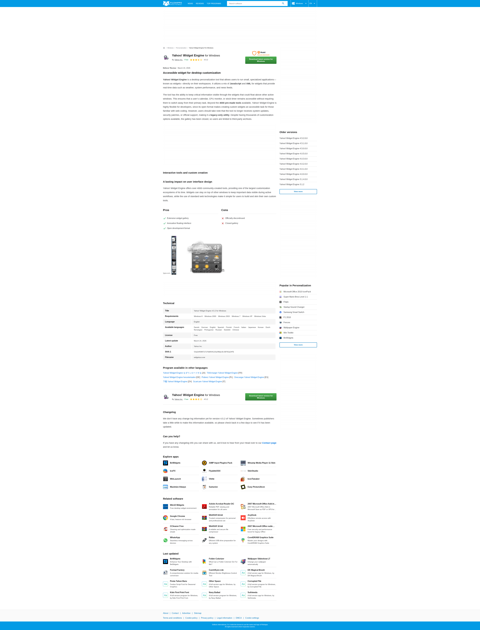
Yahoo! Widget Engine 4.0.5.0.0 (294, 154)
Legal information (224, 618)
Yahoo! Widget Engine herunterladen (179, 377)
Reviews (200, 4)
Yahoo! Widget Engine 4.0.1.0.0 (294, 169)
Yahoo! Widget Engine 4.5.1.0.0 (294, 143)
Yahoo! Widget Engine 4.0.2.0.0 (294, 164)
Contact (175, 613)
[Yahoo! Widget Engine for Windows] (166, 57)
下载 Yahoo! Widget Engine (175, 381)
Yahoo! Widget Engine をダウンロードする (182, 373)
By (177, 60)
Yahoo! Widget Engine (196, 55)
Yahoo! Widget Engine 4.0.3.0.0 (294, 159)
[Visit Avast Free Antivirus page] (260, 53)
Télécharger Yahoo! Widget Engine (222, 373)
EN (311, 3)
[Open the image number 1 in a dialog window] (205, 255)
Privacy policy (207, 618)
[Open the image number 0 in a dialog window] (174, 255)
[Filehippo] (172, 3)
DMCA (239, 618)
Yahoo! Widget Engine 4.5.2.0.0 (294, 138)
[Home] (164, 48)
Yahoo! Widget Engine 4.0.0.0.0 (294, 174)
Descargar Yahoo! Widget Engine (249, 377)
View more (298, 191)
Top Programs (214, 4)
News (190, 4)
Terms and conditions (172, 618)
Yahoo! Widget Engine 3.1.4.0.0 (294, 179)
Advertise (186, 613)
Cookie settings (252, 618)
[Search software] (283, 3)
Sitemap (197, 613)
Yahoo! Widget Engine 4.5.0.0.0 (294, 148)
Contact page (269, 443)
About (165, 613)
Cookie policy (191, 618)
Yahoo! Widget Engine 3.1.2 (292, 184)
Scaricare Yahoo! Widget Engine (207, 381)
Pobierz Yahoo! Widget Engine (215, 377)
